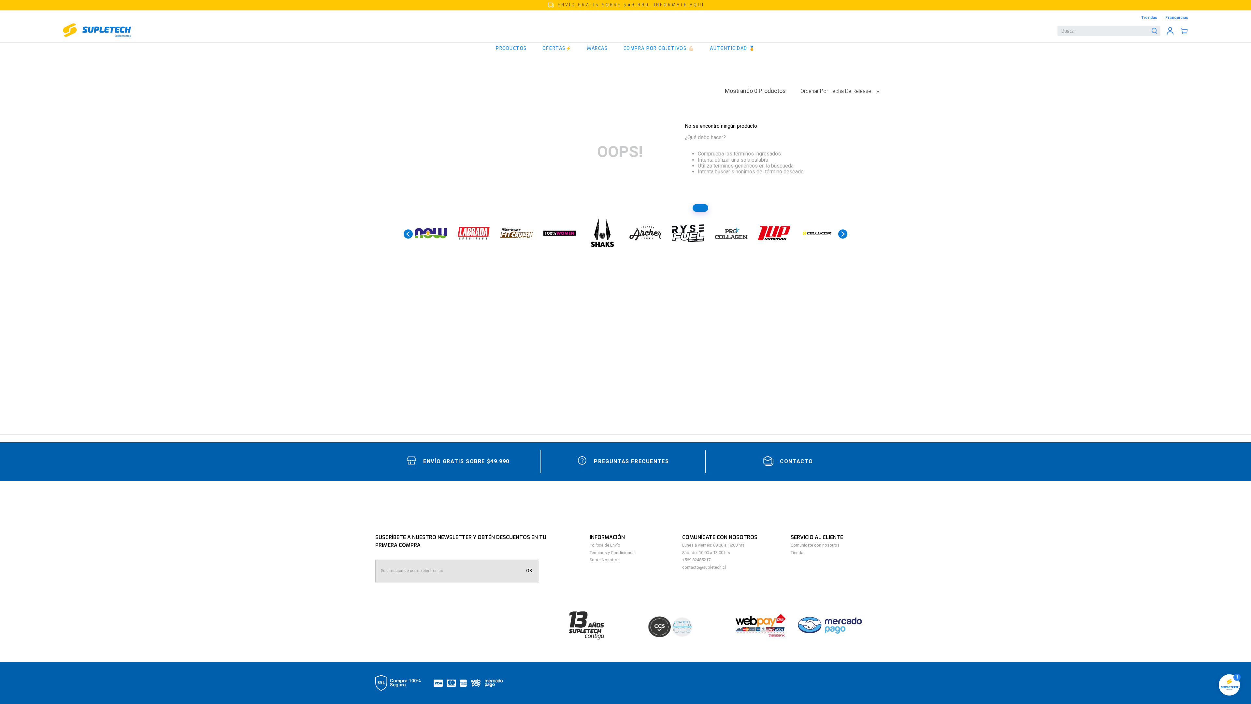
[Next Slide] (842, 234)
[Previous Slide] (408, 234)
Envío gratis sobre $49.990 (466, 461)
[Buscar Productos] (1155, 31)
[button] (625, 5)
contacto (796, 461)
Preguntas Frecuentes (631, 461)
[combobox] (1108, 31)
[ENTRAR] (1170, 30)
